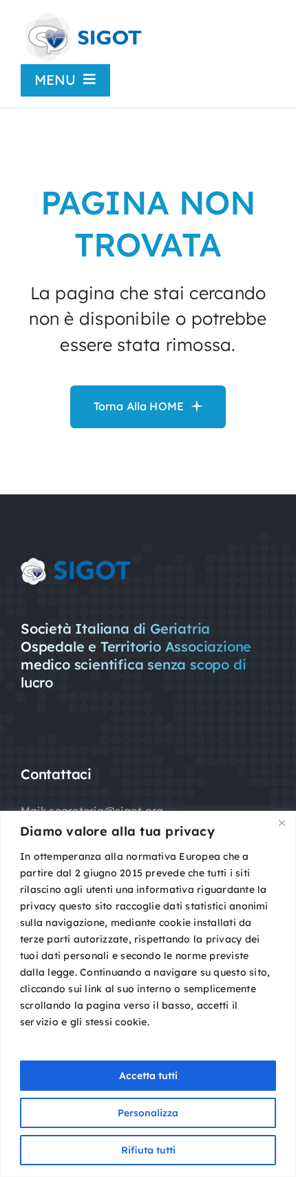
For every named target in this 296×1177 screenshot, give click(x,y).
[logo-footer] (76, 563)
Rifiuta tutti (148, 1150)
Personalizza (148, 1113)
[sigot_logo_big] (82, 16)
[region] (148, 994)
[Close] (281, 822)
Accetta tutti (148, 1075)
